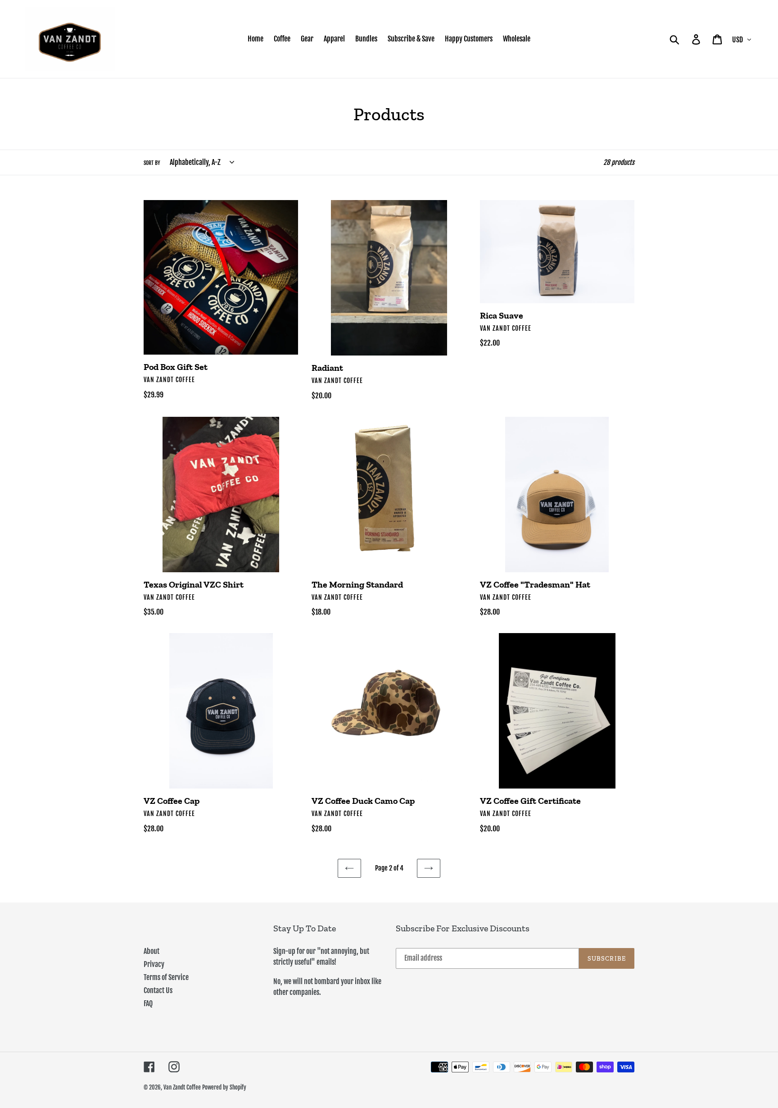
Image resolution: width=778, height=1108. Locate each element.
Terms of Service (166, 977)
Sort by (152, 163)
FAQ (148, 1003)
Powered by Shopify (224, 1087)
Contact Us (158, 990)
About (151, 951)
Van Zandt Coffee (182, 1087)
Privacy (154, 964)
